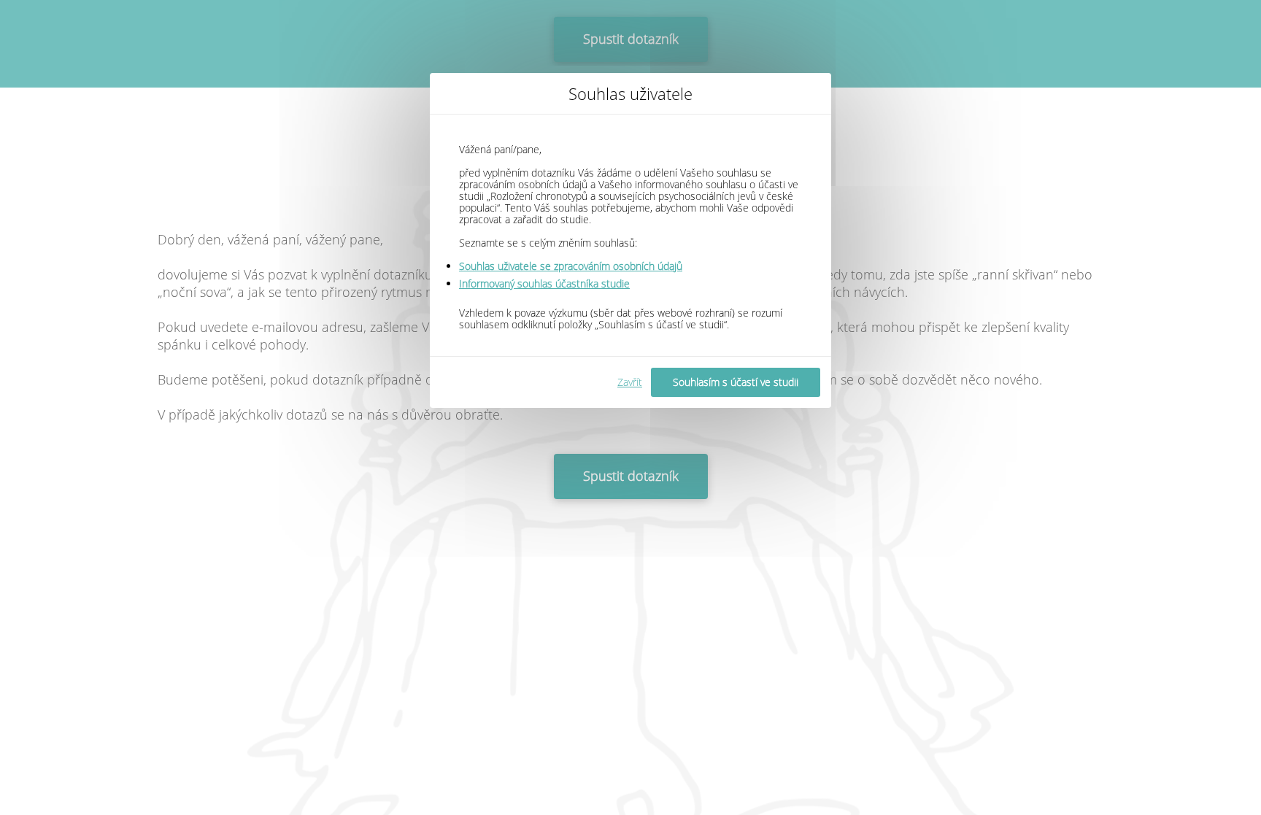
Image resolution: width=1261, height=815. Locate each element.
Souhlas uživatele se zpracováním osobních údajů (570, 266)
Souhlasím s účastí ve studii (735, 382)
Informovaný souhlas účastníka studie (544, 283)
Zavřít (629, 382)
